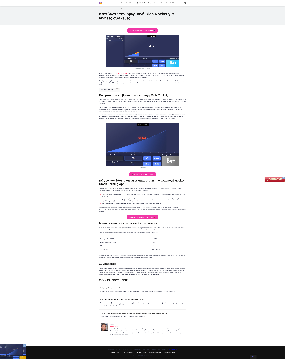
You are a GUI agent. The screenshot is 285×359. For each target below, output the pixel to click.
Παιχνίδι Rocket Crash (127, 2)
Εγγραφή (123, 8)
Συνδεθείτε (173, 2)
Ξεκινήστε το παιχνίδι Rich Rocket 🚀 (142, 217)
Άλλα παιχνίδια (164, 2)
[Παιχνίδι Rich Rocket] (100, 2)
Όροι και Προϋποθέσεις (127, 352)
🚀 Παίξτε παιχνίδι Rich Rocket (142, 174)
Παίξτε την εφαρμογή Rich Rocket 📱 (142, 30)
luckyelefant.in (173, 349)
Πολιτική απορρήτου (141, 352)
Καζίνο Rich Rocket (141, 2)
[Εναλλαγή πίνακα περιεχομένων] (116, 89)
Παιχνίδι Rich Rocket (123, 73)
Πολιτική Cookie (114, 352)
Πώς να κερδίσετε (153, 2)
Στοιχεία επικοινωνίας (169, 352)
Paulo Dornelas (114, 326)
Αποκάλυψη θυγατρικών (155, 352)
